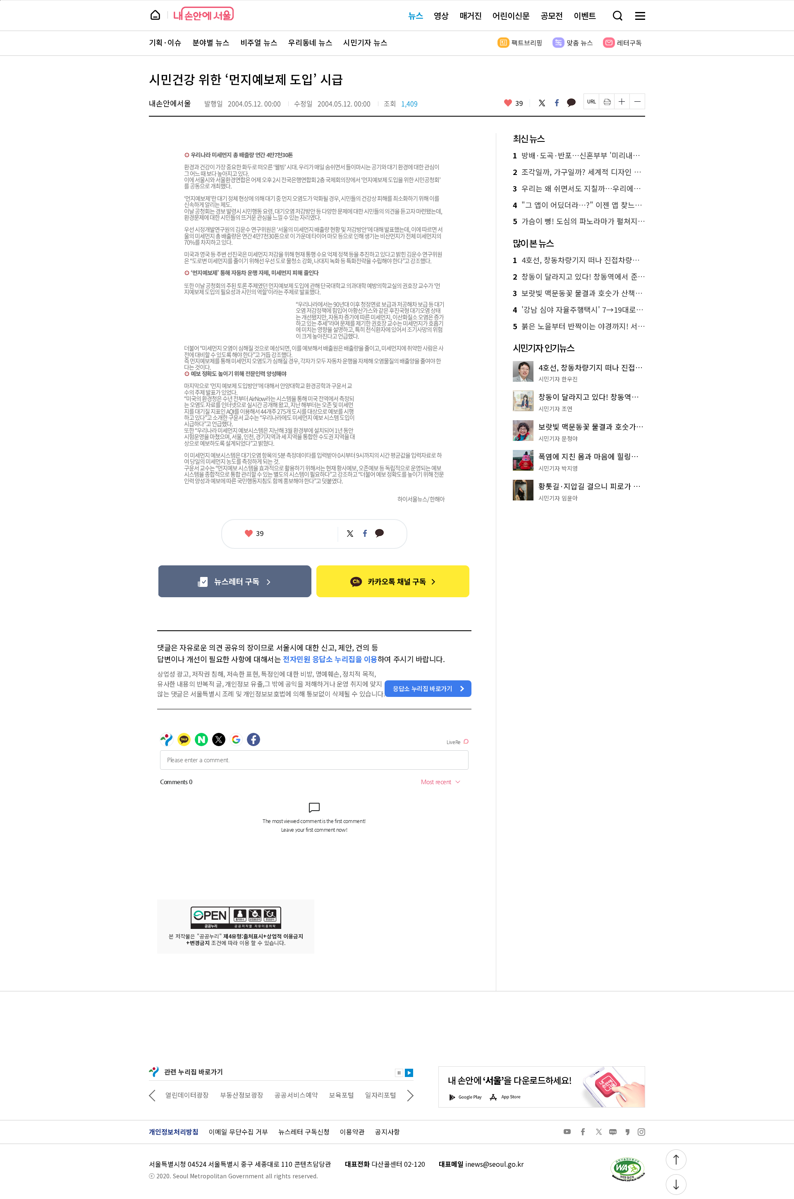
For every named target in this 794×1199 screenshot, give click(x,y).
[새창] (234, 581)
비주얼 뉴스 (258, 42)
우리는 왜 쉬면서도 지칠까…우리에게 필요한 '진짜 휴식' (579, 188)
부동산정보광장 (241, 1095)
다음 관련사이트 (410, 1095)
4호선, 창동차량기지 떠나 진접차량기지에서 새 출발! (579, 260)
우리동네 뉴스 (310, 42)
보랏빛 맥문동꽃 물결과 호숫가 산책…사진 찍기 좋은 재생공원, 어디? (579, 293)
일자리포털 (380, 1095)
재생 (409, 1073)
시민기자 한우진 (558, 379)
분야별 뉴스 (211, 42)
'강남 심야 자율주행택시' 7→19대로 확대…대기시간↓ (579, 310)
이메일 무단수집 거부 (238, 1132)
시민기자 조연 (555, 408)
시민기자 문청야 (558, 438)
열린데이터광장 (187, 1095)
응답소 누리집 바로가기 (422, 688)
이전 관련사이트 (152, 1095)
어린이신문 (511, 16)
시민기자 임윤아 (558, 498)
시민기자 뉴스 (365, 42)
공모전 (551, 16)
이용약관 (352, 1132)
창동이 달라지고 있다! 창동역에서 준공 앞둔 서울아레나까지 (579, 277)
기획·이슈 (165, 42)
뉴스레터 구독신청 (304, 1132)
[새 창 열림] (627, 1159)
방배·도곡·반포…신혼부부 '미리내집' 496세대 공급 (579, 155)
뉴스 (415, 16)
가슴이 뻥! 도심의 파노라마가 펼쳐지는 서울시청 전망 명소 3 (579, 221)
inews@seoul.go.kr (494, 1164)
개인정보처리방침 (173, 1132)
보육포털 (341, 1095)
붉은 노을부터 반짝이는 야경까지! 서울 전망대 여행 (579, 326)
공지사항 (387, 1132)
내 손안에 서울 (204, 13)
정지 (399, 1073)
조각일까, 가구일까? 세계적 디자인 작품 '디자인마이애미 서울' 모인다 (579, 172)
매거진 (470, 16)
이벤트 (585, 16)
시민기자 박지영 (558, 468)
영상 (441, 16)
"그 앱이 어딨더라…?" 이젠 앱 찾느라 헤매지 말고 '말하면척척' (579, 205)
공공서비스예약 (296, 1095)
